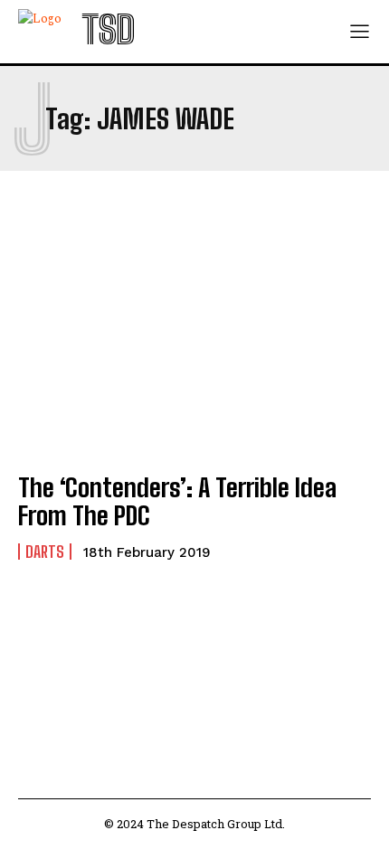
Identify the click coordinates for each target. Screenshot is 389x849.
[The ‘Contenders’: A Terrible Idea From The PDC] (194, 350)
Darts (44, 551)
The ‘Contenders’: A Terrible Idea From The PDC (177, 501)
